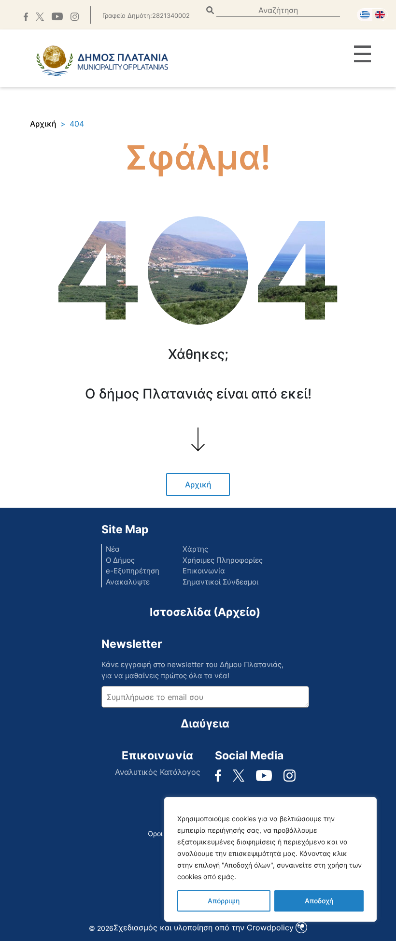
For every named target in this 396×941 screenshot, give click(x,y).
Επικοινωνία (204, 570)
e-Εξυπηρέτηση (132, 570)
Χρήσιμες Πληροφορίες (223, 560)
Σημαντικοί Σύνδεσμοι (220, 581)
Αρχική (43, 123)
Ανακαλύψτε (128, 581)
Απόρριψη (224, 901)
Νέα (113, 549)
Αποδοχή (319, 901)
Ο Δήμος (120, 560)
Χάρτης (195, 549)
